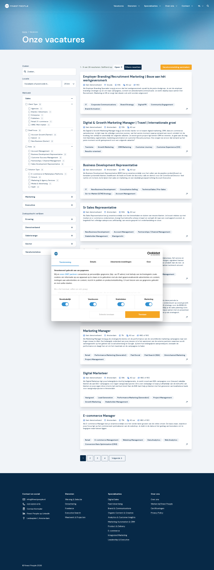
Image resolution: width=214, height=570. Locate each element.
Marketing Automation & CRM (121, 521)
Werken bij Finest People (162, 504)
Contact (186, 6)
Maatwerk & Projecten (75, 517)
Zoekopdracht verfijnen (32, 213)
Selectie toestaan (106, 315)
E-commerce (114, 530)
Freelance (69, 508)
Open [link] (117, 67)
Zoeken (25, 66)
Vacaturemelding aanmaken (176, 67)
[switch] (93, 304)
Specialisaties (151, 6)
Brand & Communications (119, 508)
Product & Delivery (116, 526)
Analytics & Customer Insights (121, 517)
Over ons (169, 6)
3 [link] (97, 458)
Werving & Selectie (73, 499)
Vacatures (119, 6)
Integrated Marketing (117, 535)
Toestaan (143, 315)
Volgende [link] (116, 458)
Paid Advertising (115, 504)
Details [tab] (93, 262)
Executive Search (73, 512)
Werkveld (26, 93)
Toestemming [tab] (65, 262)
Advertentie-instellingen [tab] (120, 262)
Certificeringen (157, 508)
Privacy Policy (157, 512)
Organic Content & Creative (120, 512)
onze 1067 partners (69, 274)
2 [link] (90, 458)
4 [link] (105, 458)
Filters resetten (133, 67)
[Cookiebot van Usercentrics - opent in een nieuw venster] (149, 254)
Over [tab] (149, 262)
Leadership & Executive (118, 539)
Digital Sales (113, 499)
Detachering (70, 504)
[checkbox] (49, 104)
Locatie (25, 78)
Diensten (132, 6)
